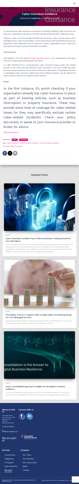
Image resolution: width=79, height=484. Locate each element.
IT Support (9, 463)
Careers (26, 470)
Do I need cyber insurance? (12, 146)
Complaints (61, 480)
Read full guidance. (11, 132)
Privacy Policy (53, 480)
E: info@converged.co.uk (10, 431)
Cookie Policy (45, 480)
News (25, 466)
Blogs (14, 139)
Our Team (27, 455)
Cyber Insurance (13, 143)
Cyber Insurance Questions (49, 143)
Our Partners (28, 459)
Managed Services (8, 471)
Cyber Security (10, 466)
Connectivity (9, 455)
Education (23, 139)
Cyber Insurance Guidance (29, 143)
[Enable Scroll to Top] (75, 479)
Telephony (8, 459)
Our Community (30, 463)
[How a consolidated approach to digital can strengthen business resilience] (39, 355)
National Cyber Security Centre (37, 58)
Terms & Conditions (71, 480)
